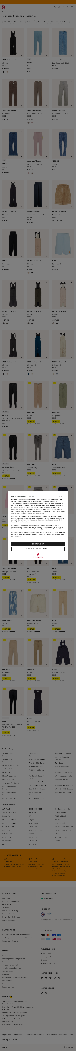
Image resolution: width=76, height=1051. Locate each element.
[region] (38, 525)
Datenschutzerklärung (58, 534)
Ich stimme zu (38, 544)
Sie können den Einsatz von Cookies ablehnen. (48, 529)
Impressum (17, 536)
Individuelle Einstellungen (37, 549)
